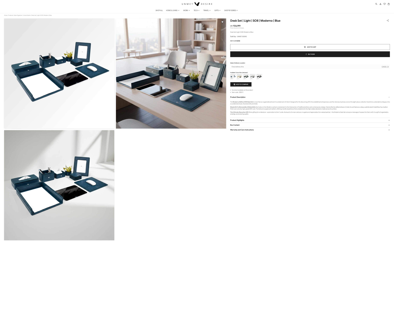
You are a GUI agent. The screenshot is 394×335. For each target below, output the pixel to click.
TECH (196, 10)
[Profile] (380, 4)
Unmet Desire (26, 15)
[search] (376, 4)
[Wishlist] (222, 22)
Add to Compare (242, 84)
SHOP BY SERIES (230, 10)
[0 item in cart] (388, 4)
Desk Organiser (18, 15)
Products (10, 15)
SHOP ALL (159, 10)
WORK (185, 10)
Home (5, 15)
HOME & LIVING (172, 10)
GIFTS (216, 10)
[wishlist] (384, 4)
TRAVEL (206, 10)
